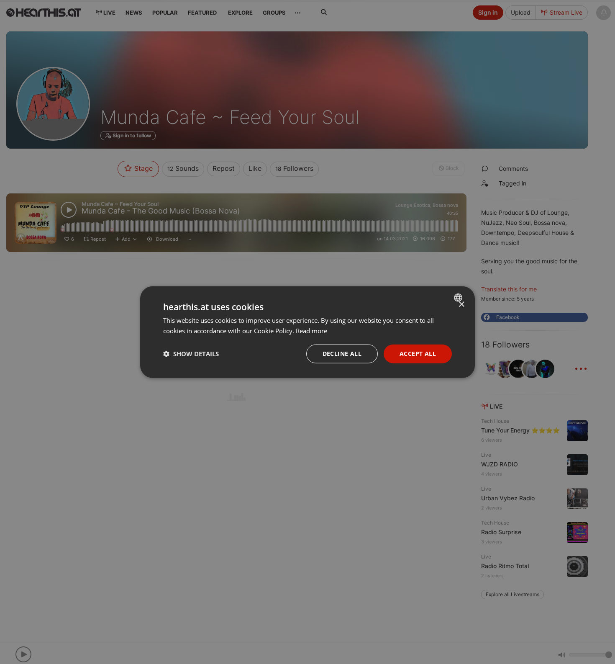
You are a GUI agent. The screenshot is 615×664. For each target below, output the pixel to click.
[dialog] (307, 332)
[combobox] (459, 297)
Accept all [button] (418, 354)
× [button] (461, 304)
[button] (191, 353)
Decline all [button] (342, 354)
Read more (311, 331)
